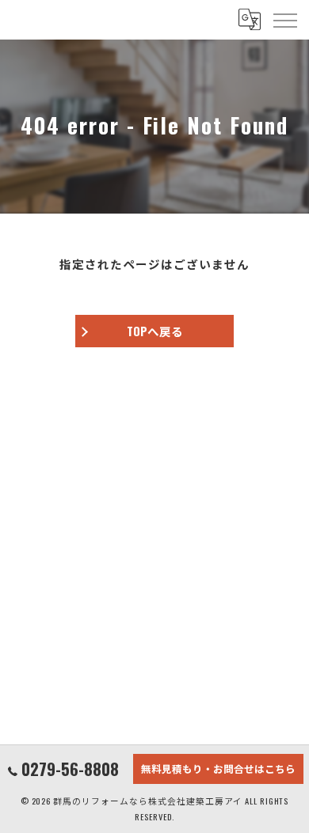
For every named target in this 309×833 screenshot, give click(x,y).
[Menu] (284, 19)
